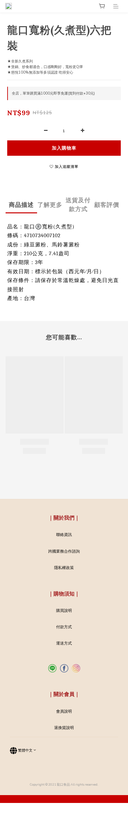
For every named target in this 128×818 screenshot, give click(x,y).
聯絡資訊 (64, 534)
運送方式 (64, 643)
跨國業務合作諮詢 (64, 551)
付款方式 (64, 627)
